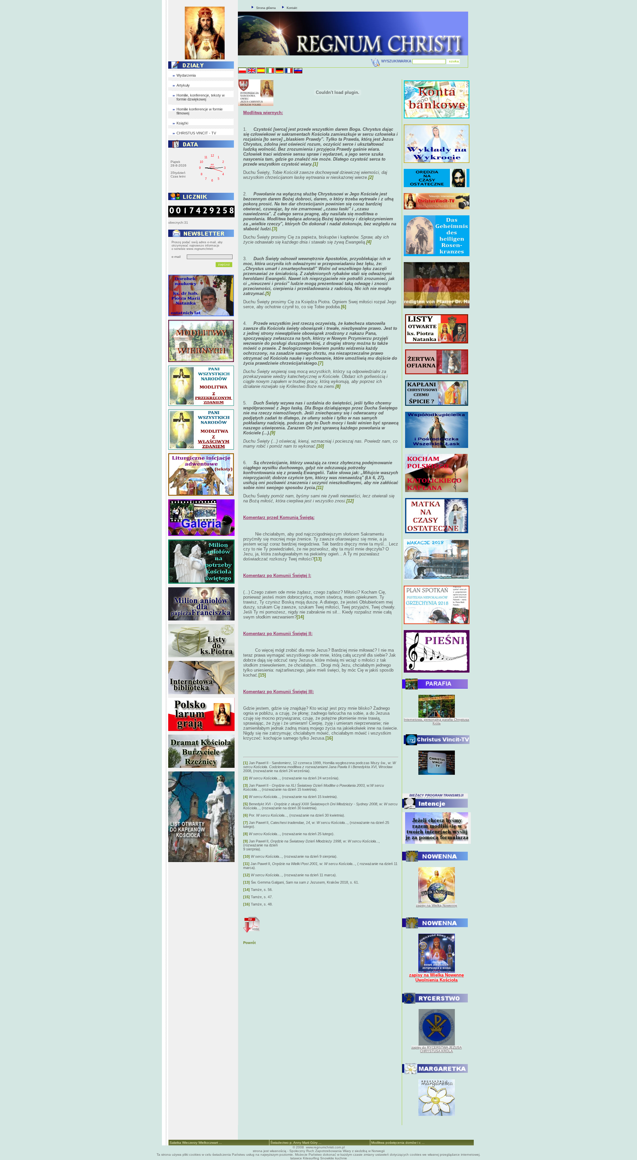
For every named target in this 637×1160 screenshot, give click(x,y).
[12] (246, 875)
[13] (317, 558)
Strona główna (266, 8)
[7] (320, 363)
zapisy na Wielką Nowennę (436, 905)
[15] (262, 675)
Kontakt (292, 8)
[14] (300, 617)
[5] (245, 804)
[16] (329, 738)
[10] (246, 856)
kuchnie (341, 1158)
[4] (245, 797)
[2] (245, 778)
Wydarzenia (186, 75)
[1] (245, 763)
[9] (245, 841)
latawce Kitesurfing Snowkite (312, 1158)
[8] (245, 834)
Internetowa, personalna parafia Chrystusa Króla (436, 721)
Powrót (249, 943)
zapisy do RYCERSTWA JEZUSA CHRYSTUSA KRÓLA (436, 1049)
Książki (182, 123)
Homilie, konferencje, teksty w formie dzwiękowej (201, 97)
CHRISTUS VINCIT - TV (196, 133)
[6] (343, 306)
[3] (274, 228)
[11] (246, 864)
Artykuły (183, 85)
